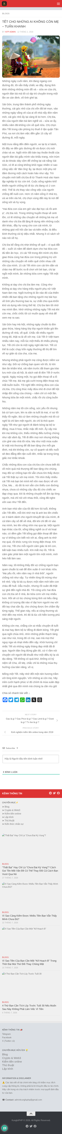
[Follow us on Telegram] (50, 793)
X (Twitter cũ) (8, 1041)
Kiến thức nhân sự (14, 824)
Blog (7, 807)
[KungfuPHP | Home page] (5, 3)
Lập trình (9, 817)
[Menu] (58, 3)
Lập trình (7, 1068)
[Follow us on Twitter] (54, 793)
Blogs (5, 13)
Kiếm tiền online (13, 813)
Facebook (7, 1037)
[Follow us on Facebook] (58, 793)
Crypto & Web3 (12, 810)
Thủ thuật (9, 820)
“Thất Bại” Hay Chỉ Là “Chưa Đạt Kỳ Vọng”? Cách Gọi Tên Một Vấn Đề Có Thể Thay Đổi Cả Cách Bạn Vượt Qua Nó (30, 871)
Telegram (6, 1034)
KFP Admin (10, 32)
